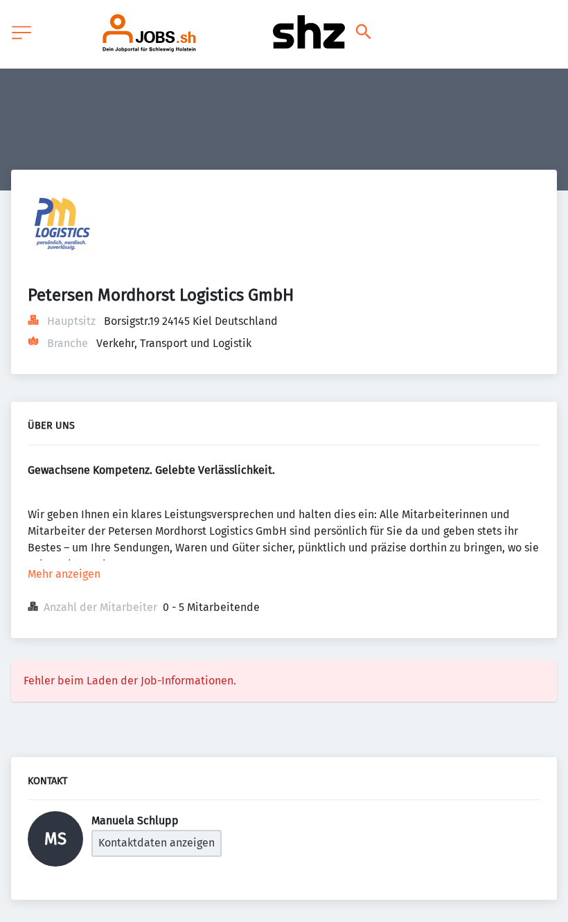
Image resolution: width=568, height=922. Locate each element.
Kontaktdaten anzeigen (156, 842)
